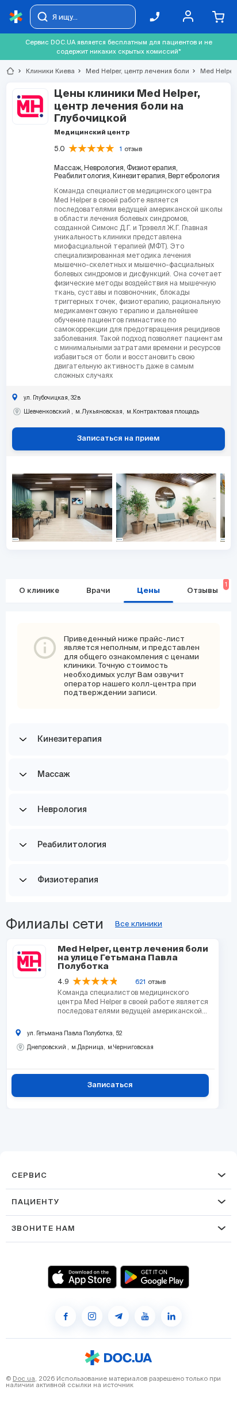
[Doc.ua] (16, 17)
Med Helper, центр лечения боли (132, 70)
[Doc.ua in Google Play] (154, 1276)
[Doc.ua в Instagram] (92, 1316)
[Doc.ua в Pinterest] (171, 1316)
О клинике (39, 591)
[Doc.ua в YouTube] (145, 1316)
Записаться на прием (118, 438)
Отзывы (207, 588)
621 (140, 981)
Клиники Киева (45, 70)
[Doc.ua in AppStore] (82, 1276)
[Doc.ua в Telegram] (118, 1316)
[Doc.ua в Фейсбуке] (65, 1316)
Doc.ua (24, 1378)
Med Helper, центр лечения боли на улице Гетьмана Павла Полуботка (133, 958)
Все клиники (138, 923)
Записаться (110, 1085)
